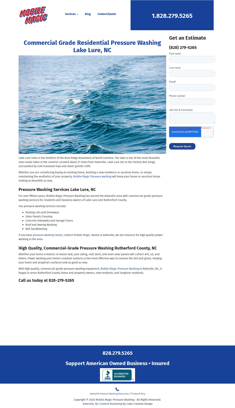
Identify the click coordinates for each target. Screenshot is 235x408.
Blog (88, 14)
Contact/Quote (107, 14)
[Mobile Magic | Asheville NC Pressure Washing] (33, 15)
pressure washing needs (47, 235)
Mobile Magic (82, 235)
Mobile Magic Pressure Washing (119, 269)
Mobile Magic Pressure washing (92, 176)
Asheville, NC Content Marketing (102, 404)
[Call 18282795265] (117, 389)
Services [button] (70, 14)
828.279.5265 (118, 353)
